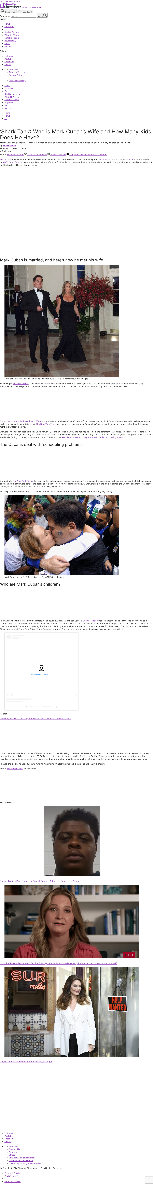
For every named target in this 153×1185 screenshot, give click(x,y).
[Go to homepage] (10, 1128)
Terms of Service (17, 72)
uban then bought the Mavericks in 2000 (21, 421)
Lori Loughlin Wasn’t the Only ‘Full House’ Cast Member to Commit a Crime (35, 718)
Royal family (10, 40)
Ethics (12, 1155)
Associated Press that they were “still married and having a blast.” (92, 437)
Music (7, 43)
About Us (13, 69)
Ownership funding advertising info (26, 1163)
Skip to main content (10, 1)
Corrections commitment (21, 1160)
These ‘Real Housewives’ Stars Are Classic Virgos (26, 1061)
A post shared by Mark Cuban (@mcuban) (41, 707)
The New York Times (46, 424)
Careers (13, 1152)
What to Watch (11, 35)
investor (130, 159)
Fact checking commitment (22, 1157)
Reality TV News (12, 32)
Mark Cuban (6, 159)
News (7, 24)
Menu (3, 19)
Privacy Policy (15, 75)
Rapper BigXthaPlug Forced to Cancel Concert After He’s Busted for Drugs (39, 881)
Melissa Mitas (9, 145)
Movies (7, 46)
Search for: (5, 16)
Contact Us (14, 1149)
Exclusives (9, 26)
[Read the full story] (71, 875)
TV (5, 29)
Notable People (11, 38)
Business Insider (20, 383)
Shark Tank (14, 162)
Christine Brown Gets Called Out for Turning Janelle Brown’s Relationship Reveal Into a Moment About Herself (58, 963)
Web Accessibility (17, 80)
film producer (104, 159)
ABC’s (6, 162)
